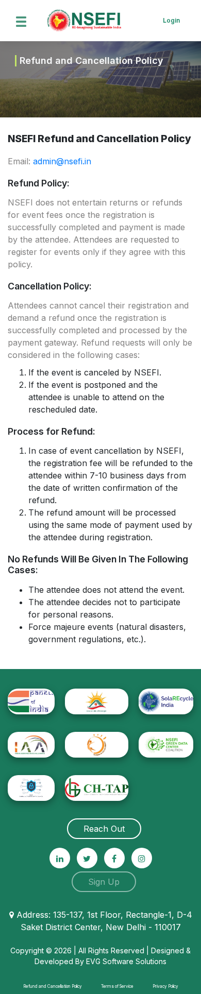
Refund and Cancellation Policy (52, 986)
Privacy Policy (165, 986)
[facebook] (114, 858)
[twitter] (87, 858)
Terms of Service (117, 986)
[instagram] (141, 858)
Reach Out (104, 829)
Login (171, 20)
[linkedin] (59, 858)
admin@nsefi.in (62, 161)
